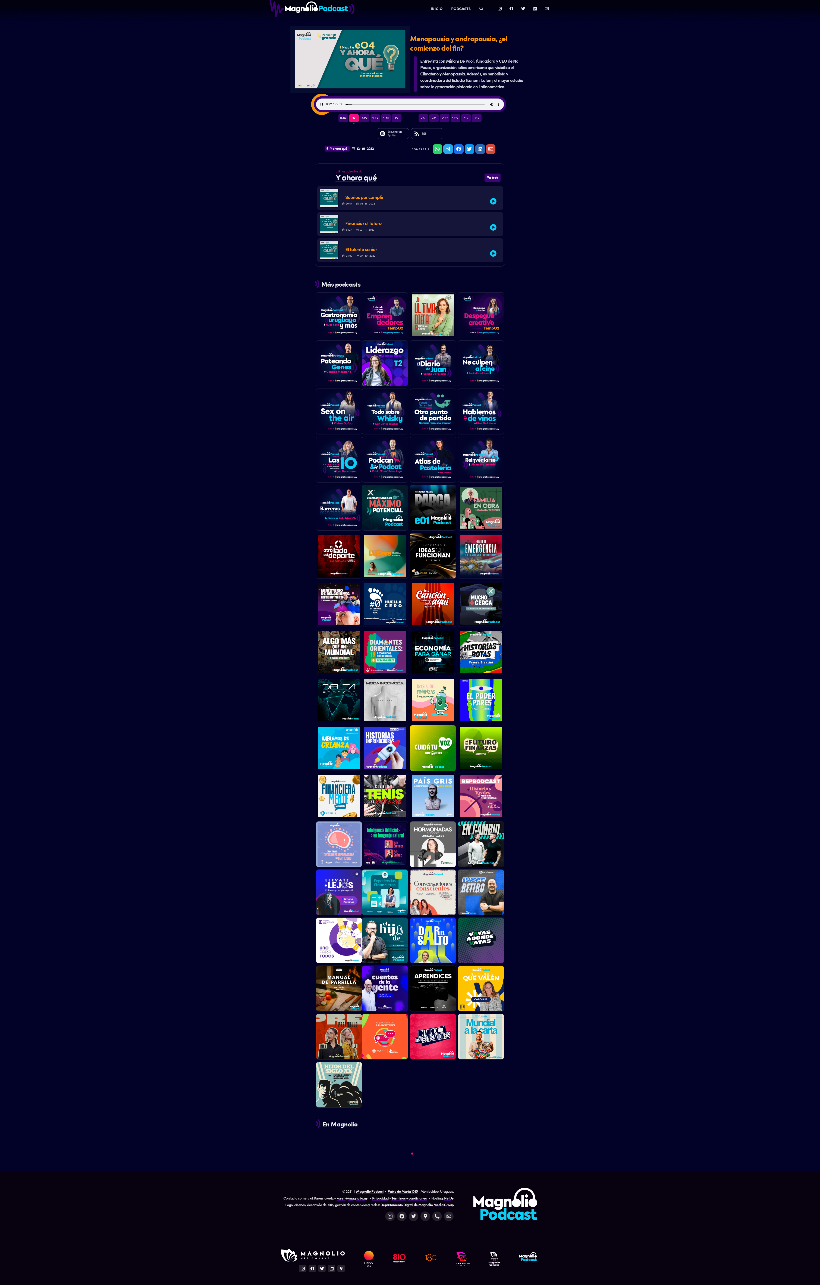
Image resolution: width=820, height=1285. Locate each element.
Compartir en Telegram (448, 149)
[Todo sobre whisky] (385, 413)
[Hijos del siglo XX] (339, 1086)
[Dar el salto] (433, 947)
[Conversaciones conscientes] (433, 893)
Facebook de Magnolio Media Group (312, 1268)
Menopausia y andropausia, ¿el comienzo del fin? (458, 42)
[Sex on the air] (339, 413)
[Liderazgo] (385, 365)
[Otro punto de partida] (433, 413)
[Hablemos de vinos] (481, 413)
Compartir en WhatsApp (437, 149)
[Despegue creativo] (481, 316)
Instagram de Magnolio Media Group (302, 1268)
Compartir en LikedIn (480, 149)
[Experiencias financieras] (385, 893)
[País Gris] (433, 797)
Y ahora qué (338, 148)
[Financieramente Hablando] (339, 797)
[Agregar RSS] (427, 133)
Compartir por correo (491, 149)
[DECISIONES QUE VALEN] (481, 990)
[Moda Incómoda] (385, 701)
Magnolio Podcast (311, 10)
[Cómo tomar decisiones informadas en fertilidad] (339, 845)
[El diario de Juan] (433, 365)
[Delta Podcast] (339, 701)
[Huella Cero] (385, 605)
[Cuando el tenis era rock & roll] (385, 797)
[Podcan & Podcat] (385, 461)
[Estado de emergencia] (481, 557)
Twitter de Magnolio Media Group (322, 1268)
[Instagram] (499, 8)
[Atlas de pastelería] (433, 461)
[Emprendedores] (385, 316)
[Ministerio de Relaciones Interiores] (339, 605)
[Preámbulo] (339, 1038)
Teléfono (437, 1216)
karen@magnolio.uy (352, 1197)
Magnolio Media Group (313, 1255)
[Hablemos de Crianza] (339, 749)
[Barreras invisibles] (339, 509)
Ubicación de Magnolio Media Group (341, 1268)
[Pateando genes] (339, 365)
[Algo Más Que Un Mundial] (339, 653)
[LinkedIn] (535, 8)
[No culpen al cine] (481, 365)
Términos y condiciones (409, 1197)
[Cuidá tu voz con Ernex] (433, 749)
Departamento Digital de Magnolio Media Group (417, 1204)
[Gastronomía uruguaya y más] (339, 316)
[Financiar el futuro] (410, 224)
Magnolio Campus (494, 1259)
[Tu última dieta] (433, 316)
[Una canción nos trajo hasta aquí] (433, 605)
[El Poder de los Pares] (481, 701)
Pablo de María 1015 (403, 1191)
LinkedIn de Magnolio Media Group (331, 1268)
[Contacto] (546, 8)
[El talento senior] (410, 250)
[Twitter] (523, 8)
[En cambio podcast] (481, 845)
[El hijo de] (385, 942)
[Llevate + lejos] (339, 893)
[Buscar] (481, 8)
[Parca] (433, 509)
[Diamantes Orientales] (385, 653)
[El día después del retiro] (481, 893)
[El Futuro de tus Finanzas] (481, 749)
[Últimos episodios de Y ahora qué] (410, 176)
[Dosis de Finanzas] (433, 701)
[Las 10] (339, 461)
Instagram (390, 1216)
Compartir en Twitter (469, 149)
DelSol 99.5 (369, 1259)
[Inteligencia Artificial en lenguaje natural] (385, 845)
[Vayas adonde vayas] (481, 942)
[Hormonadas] (433, 845)
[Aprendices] (433, 990)
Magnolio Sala (463, 1259)
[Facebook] (511, 8)
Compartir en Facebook (459, 149)
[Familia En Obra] (481, 509)
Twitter (413, 1216)
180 (430, 1259)
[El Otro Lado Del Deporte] (339, 557)
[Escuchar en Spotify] (393, 133)
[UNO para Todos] (339, 942)
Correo (449, 1216)
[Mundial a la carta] (481, 1038)
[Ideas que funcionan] (433, 557)
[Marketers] (385, 1038)
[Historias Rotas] (481, 653)
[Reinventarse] (481, 461)
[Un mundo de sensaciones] (433, 1038)
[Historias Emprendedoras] (385, 749)
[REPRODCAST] (481, 797)
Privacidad (380, 1197)
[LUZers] (385, 557)
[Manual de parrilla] (339, 990)
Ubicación (425, 1216)
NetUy (449, 1197)
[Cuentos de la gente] (385, 990)
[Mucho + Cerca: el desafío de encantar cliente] (481, 605)
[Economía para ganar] (433, 653)
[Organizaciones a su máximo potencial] (385, 509)
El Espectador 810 (399, 1259)
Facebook (402, 1216)
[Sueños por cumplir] (410, 198)
